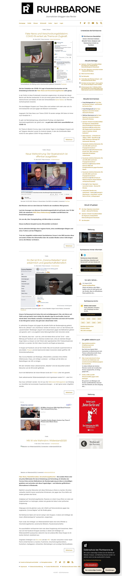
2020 (93, 322)
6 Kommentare (55, 266)
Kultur (50, 23)
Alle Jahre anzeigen (86, 330)
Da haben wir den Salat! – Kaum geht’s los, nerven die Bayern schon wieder (92, 83)
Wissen (35, 23)
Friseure (29, 350)
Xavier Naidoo (59, 99)
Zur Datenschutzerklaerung (92, 560)
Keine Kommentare (55, 39)
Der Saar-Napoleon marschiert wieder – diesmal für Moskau (92, 70)
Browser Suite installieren (91, 270)
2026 (82, 319)
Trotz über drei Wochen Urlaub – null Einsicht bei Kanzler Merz (91, 79)
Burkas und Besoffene (88, 285)
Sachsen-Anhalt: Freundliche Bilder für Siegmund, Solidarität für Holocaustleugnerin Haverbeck (91, 65)
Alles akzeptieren (91, 565)
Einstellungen (109, 570)
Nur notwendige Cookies (93, 570)
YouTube (67, 201)
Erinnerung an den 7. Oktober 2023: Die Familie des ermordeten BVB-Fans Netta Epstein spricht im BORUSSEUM (92, 88)
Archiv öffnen (91, 314)
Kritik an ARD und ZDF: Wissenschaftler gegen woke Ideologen (90, 376)
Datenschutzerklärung (36, 566)
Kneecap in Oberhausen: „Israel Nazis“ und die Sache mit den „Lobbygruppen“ (92, 194)
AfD (48, 540)
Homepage (22, 23)
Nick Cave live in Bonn (87, 73)
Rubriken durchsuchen (87, 326)
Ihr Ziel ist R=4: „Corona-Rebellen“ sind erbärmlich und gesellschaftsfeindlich (46, 261)
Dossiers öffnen (85, 328)
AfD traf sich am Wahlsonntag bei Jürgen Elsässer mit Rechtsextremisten (92, 179)
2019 (99, 322)
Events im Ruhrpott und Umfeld (29, 562)
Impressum (23, 566)
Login (61, 23)
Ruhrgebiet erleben (46, 562)
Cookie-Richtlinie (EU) (52, 566)
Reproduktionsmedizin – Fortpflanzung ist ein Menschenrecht (89, 345)
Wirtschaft (43, 23)
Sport (56, 23)
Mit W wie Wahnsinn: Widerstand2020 (47, 440)
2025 (88, 319)
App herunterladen (91, 266)
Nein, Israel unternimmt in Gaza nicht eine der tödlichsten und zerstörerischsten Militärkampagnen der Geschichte (92, 360)
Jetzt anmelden (91, 49)
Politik (29, 23)
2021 (88, 322)
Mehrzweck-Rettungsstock (57, 382)
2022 (82, 322)
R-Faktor (55, 372)
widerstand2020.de (49, 472)
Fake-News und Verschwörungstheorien (50, 90)
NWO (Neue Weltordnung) (41, 212)
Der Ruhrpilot (85, 76)
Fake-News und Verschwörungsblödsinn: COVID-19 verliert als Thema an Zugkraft (46, 35)
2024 (93, 319)
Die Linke (39, 540)
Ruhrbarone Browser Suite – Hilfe (71, 566)
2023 (99, 319)
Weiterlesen (69, 139)
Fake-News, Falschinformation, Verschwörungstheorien (37, 477)
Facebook (63, 84)
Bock (83, 184)
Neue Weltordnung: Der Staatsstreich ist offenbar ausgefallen (47, 155)
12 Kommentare (55, 159)
